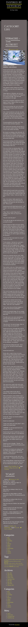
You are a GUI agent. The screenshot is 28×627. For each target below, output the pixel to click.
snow (13, 467)
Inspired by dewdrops (14, 4)
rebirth (16, 563)
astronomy (10, 559)
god (13, 561)
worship (17, 566)
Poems (8, 546)
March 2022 (10, 576)
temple (22, 564)
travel (16, 467)
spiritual (9, 553)
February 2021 (10, 585)
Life (18, 466)
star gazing (19, 564)
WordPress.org (10, 617)
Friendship (13, 466)
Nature (8, 545)
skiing (10, 467)
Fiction (8, 539)
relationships (6, 564)
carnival (16, 559)
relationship (20, 563)
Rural (8, 550)
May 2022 (9, 573)
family (6, 561)
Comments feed (10, 616)
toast (18, 527)
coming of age (21, 559)
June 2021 (9, 580)
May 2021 (9, 582)
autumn (13, 559)
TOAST (10, 474)
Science (9, 551)
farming (10, 561)
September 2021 (11, 579)
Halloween (16, 561)
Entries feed (10, 614)
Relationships (7, 527)
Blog (10, 466)
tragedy (7, 566)
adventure (6, 467)
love (16, 527)
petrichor (13, 563)
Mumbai (9, 543)
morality (10, 563)
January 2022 (10, 577)
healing (19, 561)
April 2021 (9, 583)
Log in (8, 613)
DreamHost (17, 624)
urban (14, 566)
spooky (15, 564)
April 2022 (9, 574)
